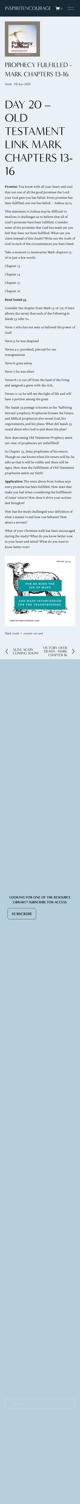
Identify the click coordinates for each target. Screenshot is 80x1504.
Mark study (12, 633)
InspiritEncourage (28, 8)
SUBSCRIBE (22, 913)
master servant (33, 633)
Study (8, 84)
